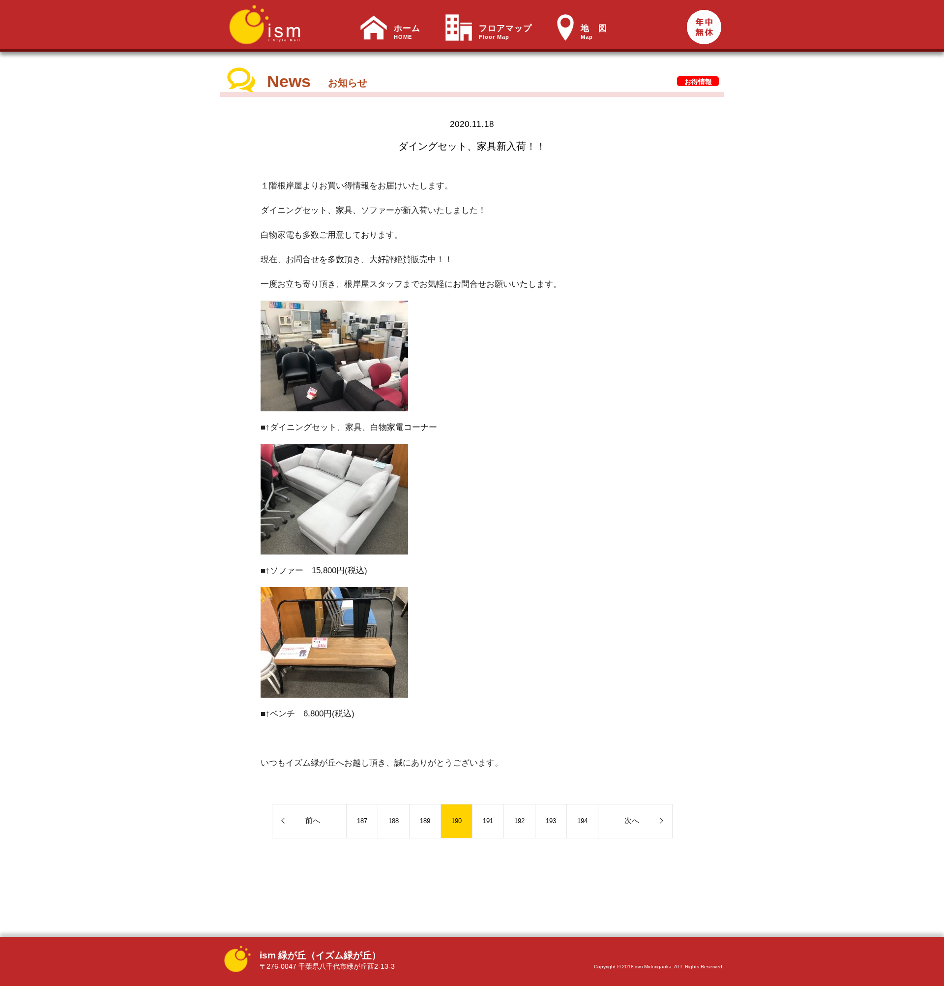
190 (456, 821)
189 (425, 821)
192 (519, 821)
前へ (312, 820)
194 (582, 821)
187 (362, 821)
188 (393, 821)
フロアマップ (505, 32)
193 (551, 821)
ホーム (407, 32)
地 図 (594, 32)
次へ (631, 820)
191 (488, 821)
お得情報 (698, 82)
